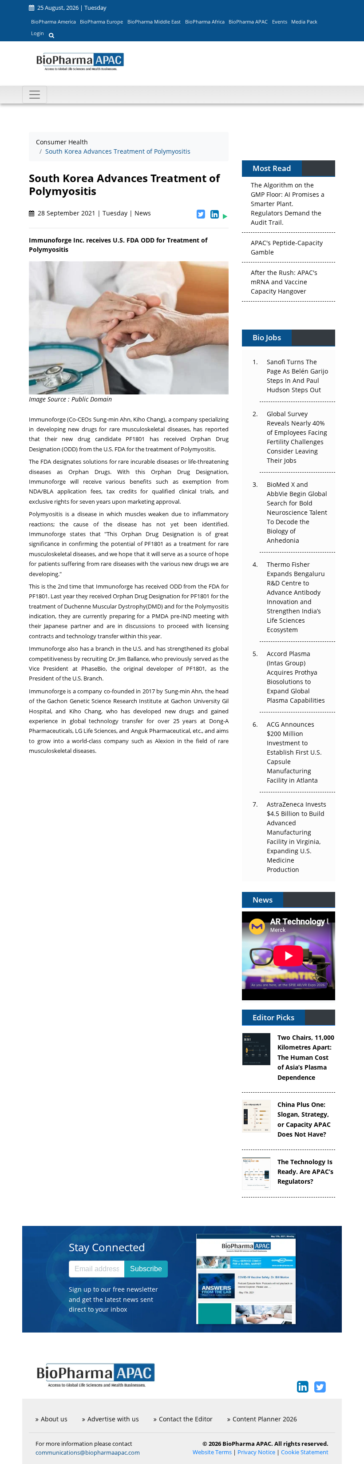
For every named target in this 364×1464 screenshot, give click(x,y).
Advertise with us (113, 1419)
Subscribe (146, 1269)
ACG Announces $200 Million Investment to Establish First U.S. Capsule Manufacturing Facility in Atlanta (294, 752)
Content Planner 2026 (265, 1419)
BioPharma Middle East (154, 21)
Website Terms (212, 1452)
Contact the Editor (186, 1419)
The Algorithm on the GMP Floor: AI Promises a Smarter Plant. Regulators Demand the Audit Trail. (287, 203)
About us (54, 1419)
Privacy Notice (256, 1452)
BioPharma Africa (205, 21)
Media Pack (304, 21)
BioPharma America (53, 21)
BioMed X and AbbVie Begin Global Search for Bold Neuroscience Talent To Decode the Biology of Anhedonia (297, 512)
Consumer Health (62, 142)
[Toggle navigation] (34, 94)
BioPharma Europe (101, 21)
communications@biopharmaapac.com (88, 1452)
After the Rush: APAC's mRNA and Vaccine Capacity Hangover (284, 280)
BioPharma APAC (248, 21)
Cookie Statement (304, 1452)
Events (279, 21)
